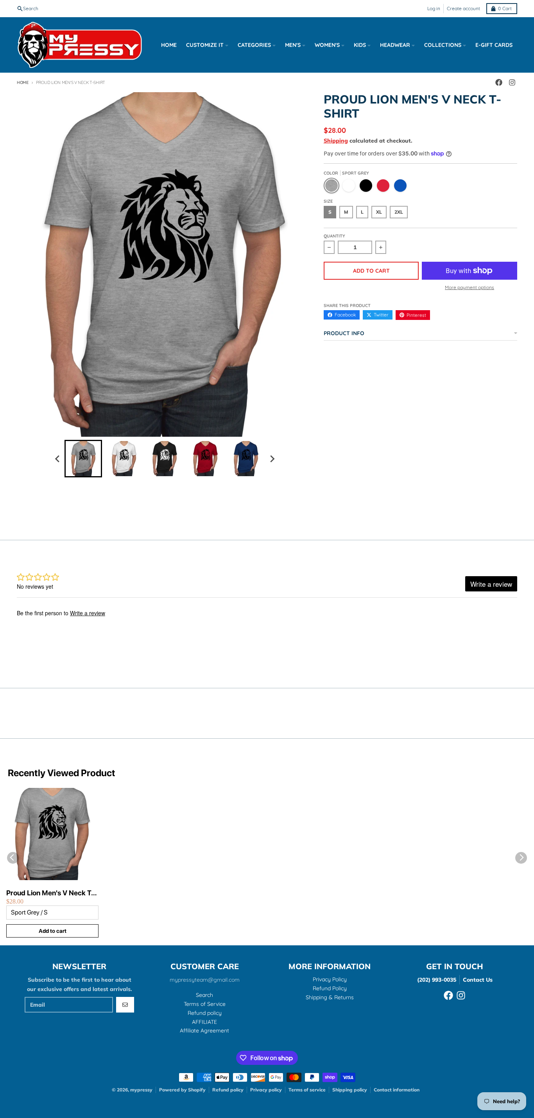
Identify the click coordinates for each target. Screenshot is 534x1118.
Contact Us (478, 979)
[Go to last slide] (57, 458)
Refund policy (228, 1090)
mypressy (141, 1090)
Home (23, 82)
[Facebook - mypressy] (499, 82)
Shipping (336, 140)
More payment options (469, 287)
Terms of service (307, 1090)
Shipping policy (349, 1090)
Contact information (396, 1090)
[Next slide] (271, 458)
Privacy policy (266, 1090)
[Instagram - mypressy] (512, 82)
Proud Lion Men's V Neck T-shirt (50, 893)
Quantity (334, 236)
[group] (83, 458)
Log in (433, 8)
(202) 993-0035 (436, 979)
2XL (398, 212)
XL (379, 212)
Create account (463, 8)
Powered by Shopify (182, 1090)
